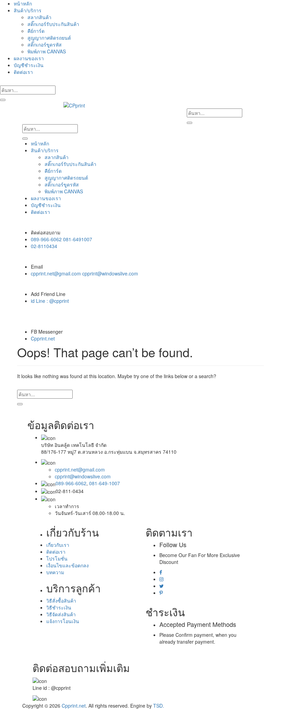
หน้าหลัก (23, 3)
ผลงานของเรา (29, 58)
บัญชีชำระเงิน (29, 65)
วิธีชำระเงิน (58, 607)
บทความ (55, 572)
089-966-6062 (71, 483)
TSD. (158, 705)
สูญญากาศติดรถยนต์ (49, 37)
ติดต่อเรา (23, 71)
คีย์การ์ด (36, 30)
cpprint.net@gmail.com (80, 469)
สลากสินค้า (39, 17)
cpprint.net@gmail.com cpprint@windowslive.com (84, 273)
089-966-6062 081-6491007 (61, 239)
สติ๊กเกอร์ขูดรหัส (44, 44)
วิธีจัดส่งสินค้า (61, 614)
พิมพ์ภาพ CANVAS (46, 51)
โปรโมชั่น (57, 558)
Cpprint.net (43, 338)
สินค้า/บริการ (27, 10)
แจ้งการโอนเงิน (62, 621)
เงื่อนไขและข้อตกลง (67, 565)
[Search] (2, 100)
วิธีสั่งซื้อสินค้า (61, 600)
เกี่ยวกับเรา (57, 544)
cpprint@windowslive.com (83, 476)
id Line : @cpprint (50, 300)
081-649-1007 (104, 483)
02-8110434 (44, 246)
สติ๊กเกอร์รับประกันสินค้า (53, 24)
